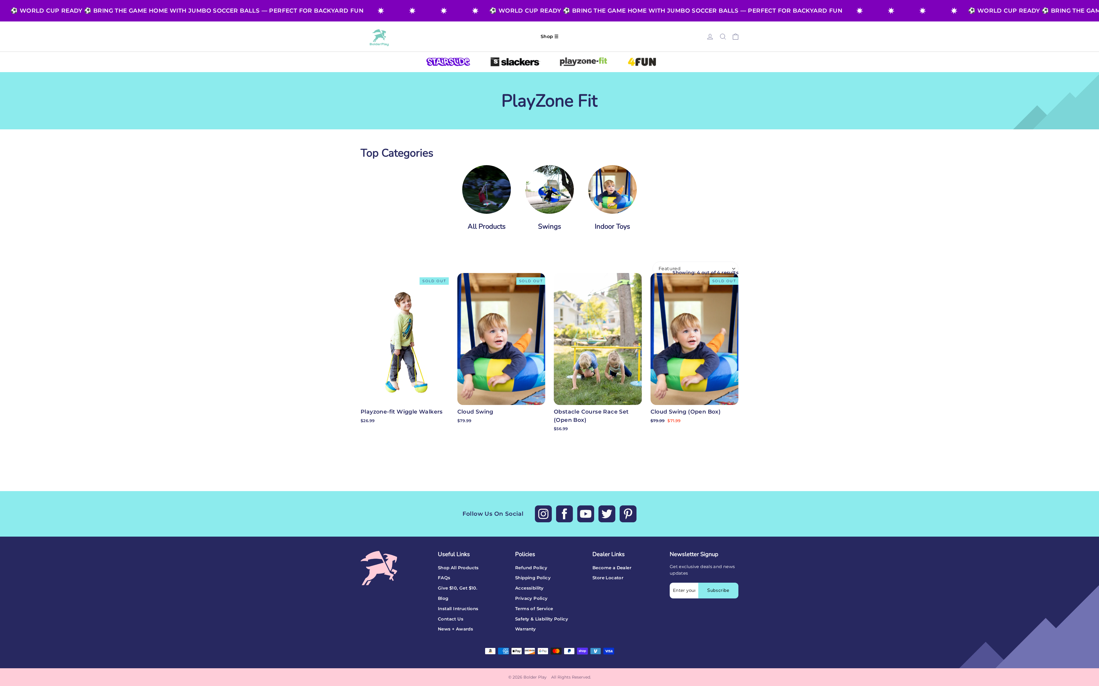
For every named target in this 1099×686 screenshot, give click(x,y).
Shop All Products (458, 567)
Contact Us (450, 619)
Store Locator (607, 577)
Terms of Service (534, 608)
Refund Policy (531, 567)
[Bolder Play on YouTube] (585, 513)
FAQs (444, 577)
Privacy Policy (531, 598)
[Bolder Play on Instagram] (543, 513)
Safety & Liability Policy (541, 619)
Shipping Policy (533, 577)
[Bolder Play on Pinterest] (628, 513)
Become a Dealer (611, 567)
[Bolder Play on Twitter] (606, 513)
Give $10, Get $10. (457, 588)
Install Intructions (458, 608)
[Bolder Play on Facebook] (564, 513)
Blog (443, 598)
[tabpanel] (486, 201)
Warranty (525, 629)
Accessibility (529, 588)
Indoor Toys (612, 226)
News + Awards (455, 629)
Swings (549, 226)
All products (487, 226)
